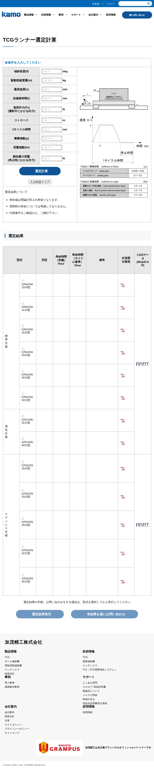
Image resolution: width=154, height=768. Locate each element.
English (111, 4)
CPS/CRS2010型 (27, 495)
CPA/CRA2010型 (27, 354)
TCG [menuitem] (7, 657)
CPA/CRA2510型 (27, 376)
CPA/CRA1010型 (27, 286)
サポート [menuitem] (76, 14)
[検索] (148, 3)
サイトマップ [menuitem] (12, 732)
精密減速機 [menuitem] (89, 661)
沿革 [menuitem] (7, 720)
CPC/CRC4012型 (27, 444)
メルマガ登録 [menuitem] (90, 695)
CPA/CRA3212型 (27, 399)
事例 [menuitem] (61, 14)
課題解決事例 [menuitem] (12, 686)
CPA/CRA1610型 (27, 331)
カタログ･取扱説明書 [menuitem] (94, 686)
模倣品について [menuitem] (91, 691)
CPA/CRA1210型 (27, 308)
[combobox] (135, 3)
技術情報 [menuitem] (46, 14)
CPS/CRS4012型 (27, 580)
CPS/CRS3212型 (27, 552)
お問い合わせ (138, 15)
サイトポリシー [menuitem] (13, 724)
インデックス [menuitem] (12, 669)
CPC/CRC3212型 (27, 421)
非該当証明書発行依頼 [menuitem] (95, 703)
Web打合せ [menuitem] (89, 699)
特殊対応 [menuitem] (9, 673)
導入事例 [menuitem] (9, 682)
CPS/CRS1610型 (27, 467)
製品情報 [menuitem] (29, 14)
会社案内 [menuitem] (93, 14)
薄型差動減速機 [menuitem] (13, 665)
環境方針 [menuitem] (9, 716)
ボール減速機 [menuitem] (12, 661)
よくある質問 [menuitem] (90, 682)
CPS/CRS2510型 (27, 523)
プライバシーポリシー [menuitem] (17, 728)
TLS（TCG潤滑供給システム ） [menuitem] (100, 669)
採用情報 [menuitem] (111, 14)
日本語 (95, 4)
